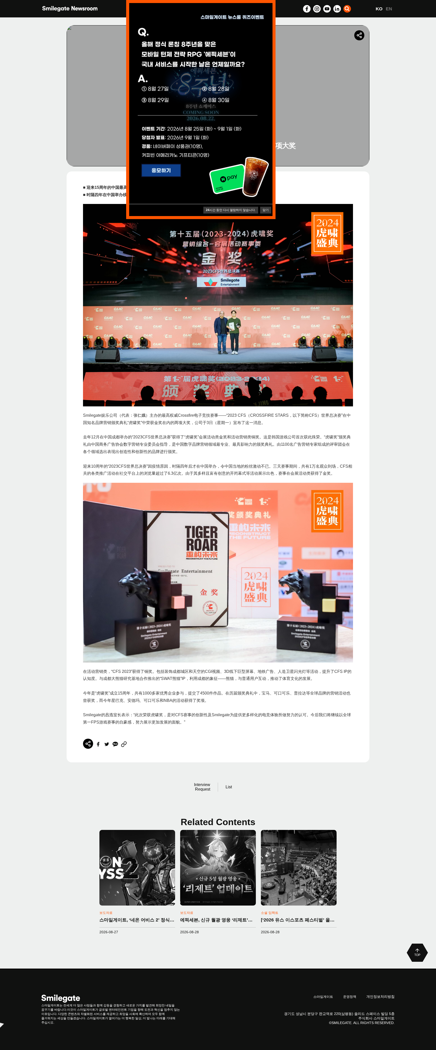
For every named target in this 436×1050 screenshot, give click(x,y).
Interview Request (202, 787)
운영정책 (349, 997)
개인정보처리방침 (380, 997)
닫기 (266, 210)
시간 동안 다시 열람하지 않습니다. (231, 210)
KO (379, 8)
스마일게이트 (323, 997)
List (229, 787)
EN (389, 8)
